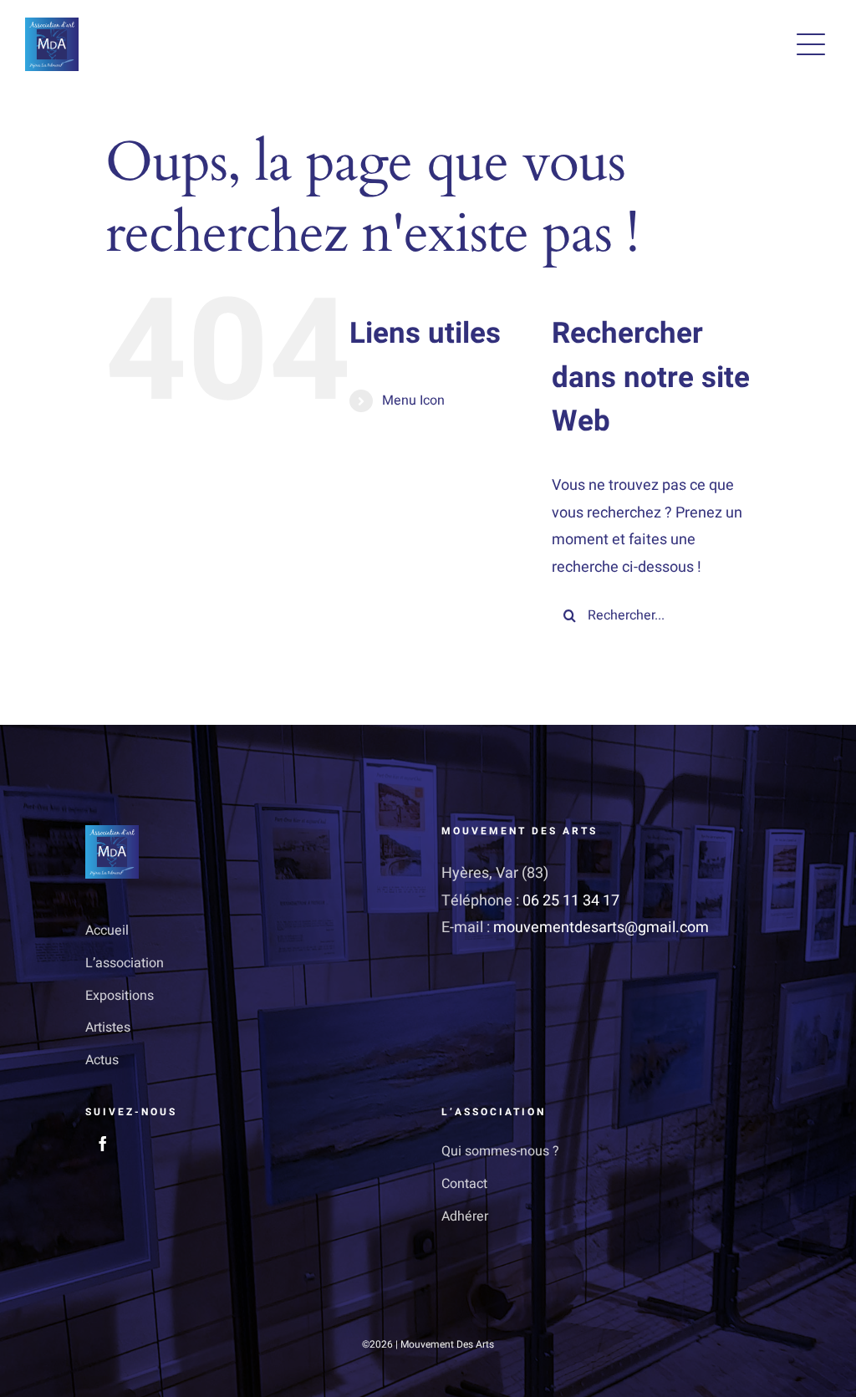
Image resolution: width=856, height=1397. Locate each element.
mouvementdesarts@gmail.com (601, 927)
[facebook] (102, 1143)
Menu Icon (413, 400)
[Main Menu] (811, 44)
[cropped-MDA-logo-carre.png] (52, 24)
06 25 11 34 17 (570, 901)
